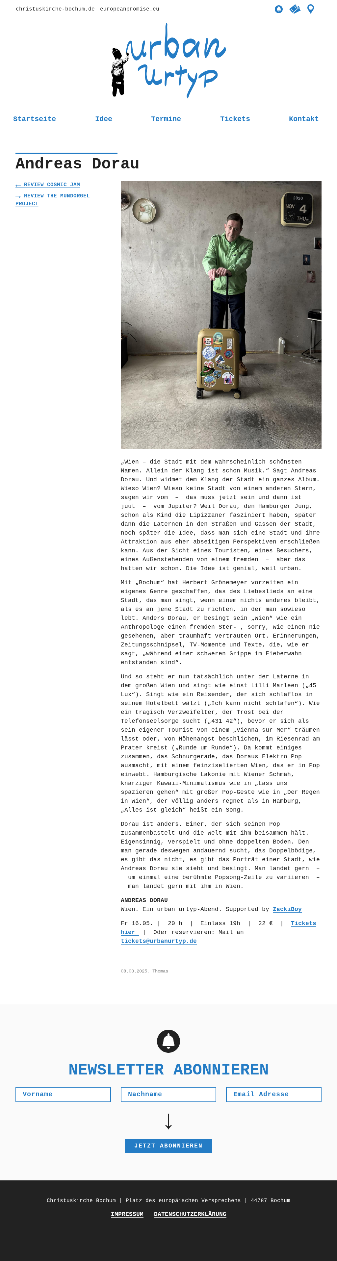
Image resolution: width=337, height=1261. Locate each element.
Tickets (235, 119)
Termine (166, 119)
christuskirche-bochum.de (55, 9)
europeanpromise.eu (129, 9)
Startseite (34, 119)
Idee (103, 119)
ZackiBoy (287, 909)
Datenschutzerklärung (190, 1214)
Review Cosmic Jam (52, 185)
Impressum (127, 1214)
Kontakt (304, 119)
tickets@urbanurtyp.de (159, 941)
